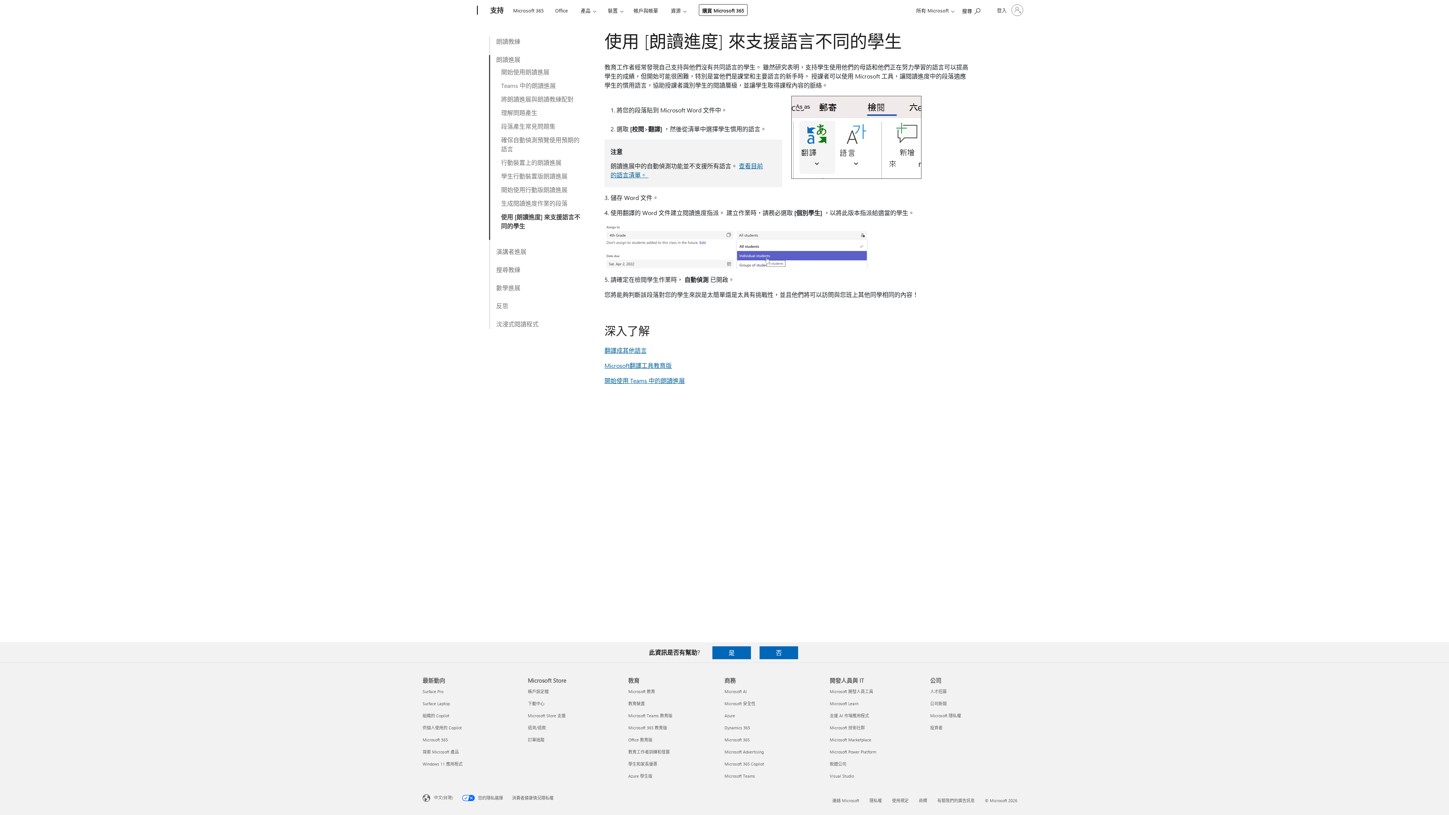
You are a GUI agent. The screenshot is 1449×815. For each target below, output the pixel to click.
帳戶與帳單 (646, 10)
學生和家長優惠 (642, 764)
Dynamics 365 (737, 727)
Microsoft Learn (844, 703)
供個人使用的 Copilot (442, 727)
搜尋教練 (508, 270)
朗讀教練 (508, 41)
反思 (502, 306)
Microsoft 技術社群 (847, 727)
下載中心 (536, 703)
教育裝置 (636, 703)
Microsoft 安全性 (739, 703)
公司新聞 (938, 703)
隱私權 (875, 800)
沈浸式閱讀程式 (517, 324)
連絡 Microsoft (845, 800)
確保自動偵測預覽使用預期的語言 (540, 144)
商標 (923, 800)
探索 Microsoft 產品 (441, 752)
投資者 (936, 727)
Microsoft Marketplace (850, 740)
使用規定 (900, 800)
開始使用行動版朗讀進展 (534, 190)
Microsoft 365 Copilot (744, 764)
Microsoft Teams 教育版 (650, 715)
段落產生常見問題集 (528, 126)
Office (561, 10)
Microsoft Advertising (744, 752)
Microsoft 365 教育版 (647, 727)
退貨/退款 (537, 727)
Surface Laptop (436, 703)
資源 (676, 10)
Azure (729, 715)
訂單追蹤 (536, 740)
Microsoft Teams (739, 776)
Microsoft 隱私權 (945, 715)
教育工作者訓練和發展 (649, 752)
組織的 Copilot (436, 715)
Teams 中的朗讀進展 (528, 85)
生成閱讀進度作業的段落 (534, 203)
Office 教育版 (640, 740)
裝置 (613, 10)
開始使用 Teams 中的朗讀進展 (645, 380)
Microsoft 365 (528, 10)
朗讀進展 (508, 59)
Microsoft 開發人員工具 (851, 691)
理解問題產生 (519, 113)
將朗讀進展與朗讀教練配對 (537, 99)
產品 (586, 10)
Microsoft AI (735, 691)
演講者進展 (511, 251)
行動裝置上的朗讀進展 (531, 162)
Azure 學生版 (640, 776)
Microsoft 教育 (641, 691)
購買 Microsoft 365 (723, 10)
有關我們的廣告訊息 (956, 800)
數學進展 (508, 288)
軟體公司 (838, 764)
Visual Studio (842, 776)
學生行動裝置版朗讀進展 (534, 176)
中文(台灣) (443, 797)
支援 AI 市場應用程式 (849, 715)
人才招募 (938, 691)
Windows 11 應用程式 (443, 764)
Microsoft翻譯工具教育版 (638, 365)
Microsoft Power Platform (853, 752)
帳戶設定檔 (538, 691)
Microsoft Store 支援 (547, 715)
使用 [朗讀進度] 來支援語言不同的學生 (540, 221)
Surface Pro (433, 691)
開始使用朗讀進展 (525, 72)
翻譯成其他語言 (626, 350)
